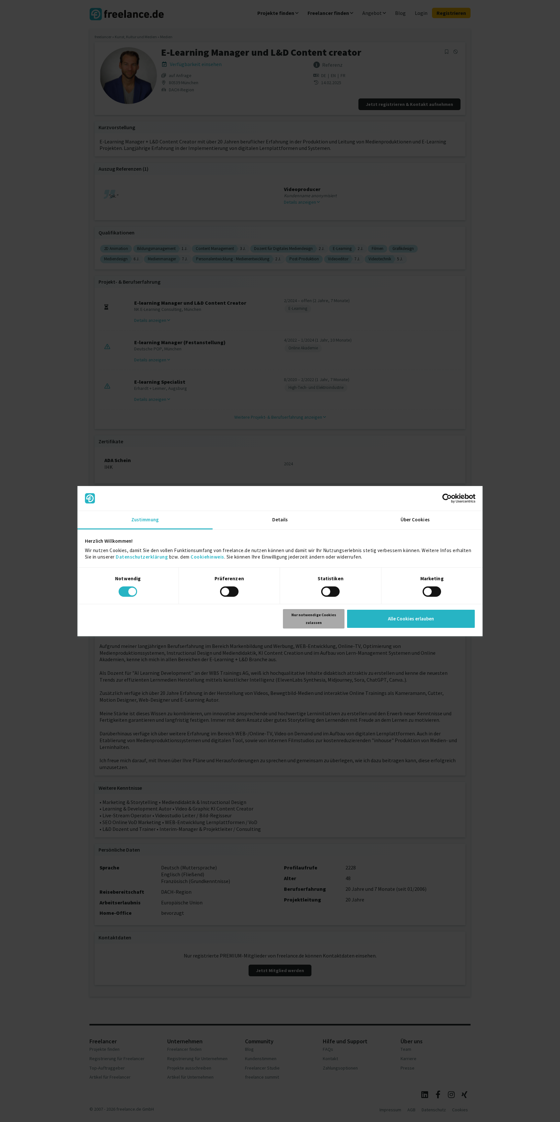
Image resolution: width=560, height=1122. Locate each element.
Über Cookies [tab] (415, 519)
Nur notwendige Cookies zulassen (313, 618)
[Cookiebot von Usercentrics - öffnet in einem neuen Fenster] (447, 498)
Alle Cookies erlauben (411, 619)
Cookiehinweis (207, 557)
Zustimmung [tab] (145, 519)
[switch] (230, 592)
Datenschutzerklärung (142, 557)
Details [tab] (280, 519)
